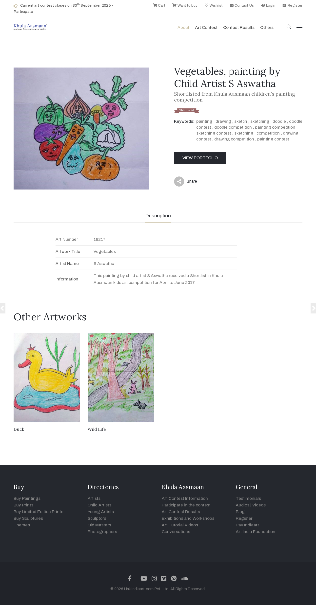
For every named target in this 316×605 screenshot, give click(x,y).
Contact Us (244, 5)
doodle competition (233, 127)
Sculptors (97, 518)
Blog (240, 511)
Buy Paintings (27, 498)
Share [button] (188, 182)
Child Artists (99, 505)
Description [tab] (158, 215)
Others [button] (267, 27)
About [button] (183, 27)
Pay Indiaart (247, 525)
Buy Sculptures (28, 518)
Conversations (176, 531)
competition (268, 133)
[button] (289, 27)
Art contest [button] (206, 27)
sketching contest (213, 133)
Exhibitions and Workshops (188, 518)
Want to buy (187, 5)
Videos (259, 505)
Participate (23, 12)
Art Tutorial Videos (180, 525)
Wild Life (97, 429)
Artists (94, 498)
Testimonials (248, 498)
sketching (259, 121)
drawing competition (234, 139)
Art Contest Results (181, 511)
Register (294, 5)
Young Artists (101, 511)
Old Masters (99, 525)
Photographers (102, 531)
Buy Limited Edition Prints (38, 511)
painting (204, 121)
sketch (240, 121)
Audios (242, 505)
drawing (223, 121)
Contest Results (239, 27)
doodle (279, 121)
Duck (19, 429)
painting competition (275, 127)
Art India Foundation (255, 531)
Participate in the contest (186, 505)
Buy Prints (23, 505)
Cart (161, 5)
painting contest (273, 139)
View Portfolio (200, 158)
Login (270, 5)
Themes (22, 525)
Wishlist (216, 5)
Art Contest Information (185, 498)
